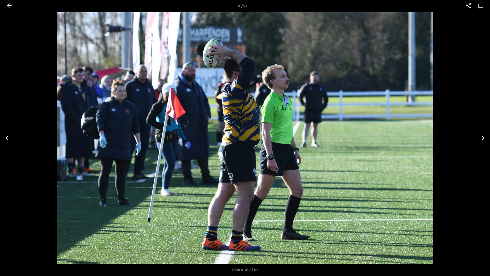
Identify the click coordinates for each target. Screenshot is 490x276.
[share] (468, 6)
